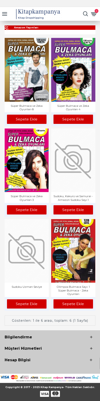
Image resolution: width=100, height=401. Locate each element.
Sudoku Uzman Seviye (27, 286)
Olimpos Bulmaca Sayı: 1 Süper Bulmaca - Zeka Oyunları (73, 290)
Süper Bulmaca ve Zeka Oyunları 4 (73, 107)
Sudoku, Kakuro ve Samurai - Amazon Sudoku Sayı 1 (73, 198)
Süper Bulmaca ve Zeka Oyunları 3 (27, 198)
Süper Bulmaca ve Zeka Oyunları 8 (27, 107)
